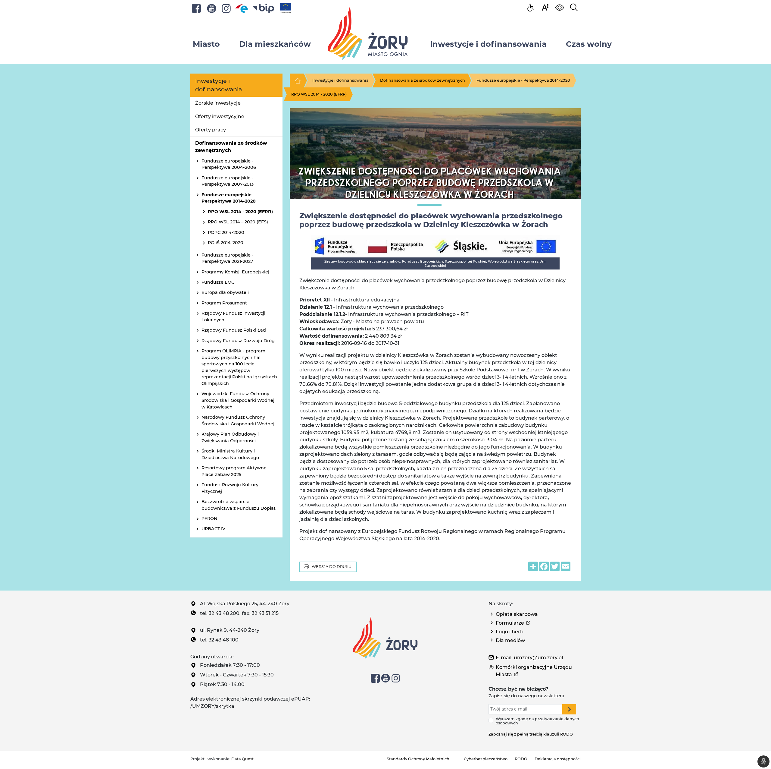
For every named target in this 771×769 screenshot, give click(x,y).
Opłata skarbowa (517, 614)
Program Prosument (224, 303)
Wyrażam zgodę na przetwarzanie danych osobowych (537, 721)
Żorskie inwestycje (218, 103)
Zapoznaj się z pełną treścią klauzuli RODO (531, 734)
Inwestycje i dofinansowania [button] (488, 44)
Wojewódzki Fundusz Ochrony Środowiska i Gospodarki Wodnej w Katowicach (237, 400)
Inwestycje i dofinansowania (340, 80)
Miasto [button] (206, 44)
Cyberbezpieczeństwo (485, 759)
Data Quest (242, 759)
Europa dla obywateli (225, 292)
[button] (545, 7)
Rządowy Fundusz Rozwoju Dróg (238, 340)
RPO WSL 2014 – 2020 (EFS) (238, 222)
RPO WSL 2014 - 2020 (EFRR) (240, 211)
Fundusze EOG (218, 282)
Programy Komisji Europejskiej (235, 272)
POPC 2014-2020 (226, 232)
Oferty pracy (210, 130)
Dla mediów (510, 640)
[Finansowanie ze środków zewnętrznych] (285, 8)
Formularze (510, 623)
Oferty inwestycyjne (219, 116)
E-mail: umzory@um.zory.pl (529, 657)
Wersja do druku (331, 566)
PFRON (209, 518)
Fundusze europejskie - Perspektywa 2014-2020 (523, 80)
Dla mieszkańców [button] (275, 44)
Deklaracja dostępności (558, 759)
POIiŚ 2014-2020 (225, 242)
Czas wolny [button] (589, 44)
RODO (521, 759)
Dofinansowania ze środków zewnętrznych (422, 80)
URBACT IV (213, 528)
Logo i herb (509, 632)
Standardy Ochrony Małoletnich (418, 759)
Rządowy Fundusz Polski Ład (233, 330)
